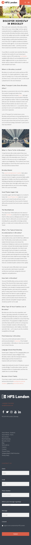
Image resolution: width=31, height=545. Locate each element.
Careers (4, 447)
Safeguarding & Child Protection (10, 453)
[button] (29, 2)
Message (5, 510)
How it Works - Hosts (7, 434)
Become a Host (6, 441)
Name (4, 468)
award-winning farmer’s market (12, 173)
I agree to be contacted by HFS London (14, 525)
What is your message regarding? (12, 501)
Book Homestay (6, 439)
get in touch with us (18, 383)
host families (23, 56)
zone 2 (20, 95)
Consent (5, 521)
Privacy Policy (5, 455)
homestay (17, 341)
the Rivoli (8, 214)
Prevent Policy (6, 451)
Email (4, 479)
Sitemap (16, 416)
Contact (4, 449)
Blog (3, 443)
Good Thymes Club (13, 197)
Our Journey (5, 436)
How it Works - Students (8, 432)
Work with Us (5, 445)
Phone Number (6, 490)
